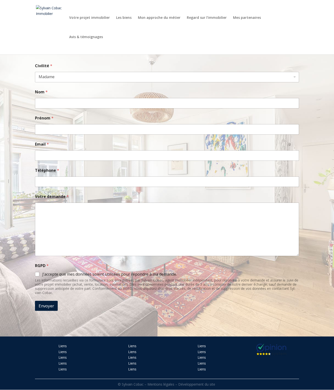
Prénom (44, 118)
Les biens (124, 18)
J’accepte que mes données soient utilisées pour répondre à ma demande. (109, 274)
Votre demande (52, 196)
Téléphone (47, 170)
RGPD (42, 265)
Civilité (43, 66)
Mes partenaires (247, 18)
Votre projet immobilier (89, 18)
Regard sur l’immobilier (207, 18)
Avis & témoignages (86, 37)
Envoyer (46, 306)
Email (42, 144)
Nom (41, 92)
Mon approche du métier (159, 18)
